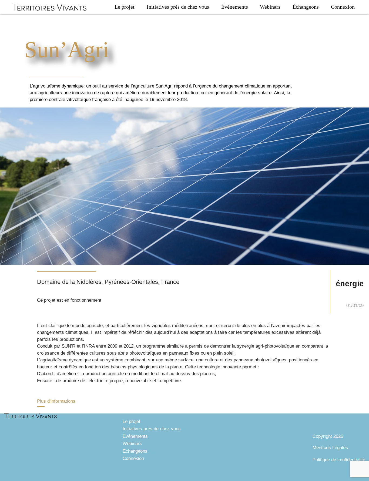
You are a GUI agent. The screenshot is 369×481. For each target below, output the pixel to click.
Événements (234, 7)
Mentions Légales (330, 447)
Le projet (125, 7)
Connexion (343, 7)
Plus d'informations (56, 401)
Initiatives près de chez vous (178, 7)
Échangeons (306, 7)
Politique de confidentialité (339, 459)
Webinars (270, 7)
